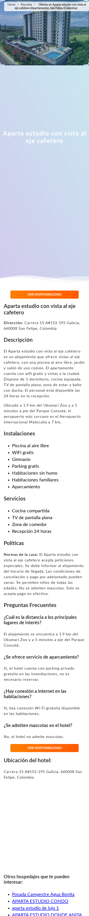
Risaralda (26, 4)
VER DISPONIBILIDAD (44, 294)
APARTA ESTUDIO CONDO (40, 901)
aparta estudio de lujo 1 (35, 908)
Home (11, 4)
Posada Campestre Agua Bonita (43, 894)
